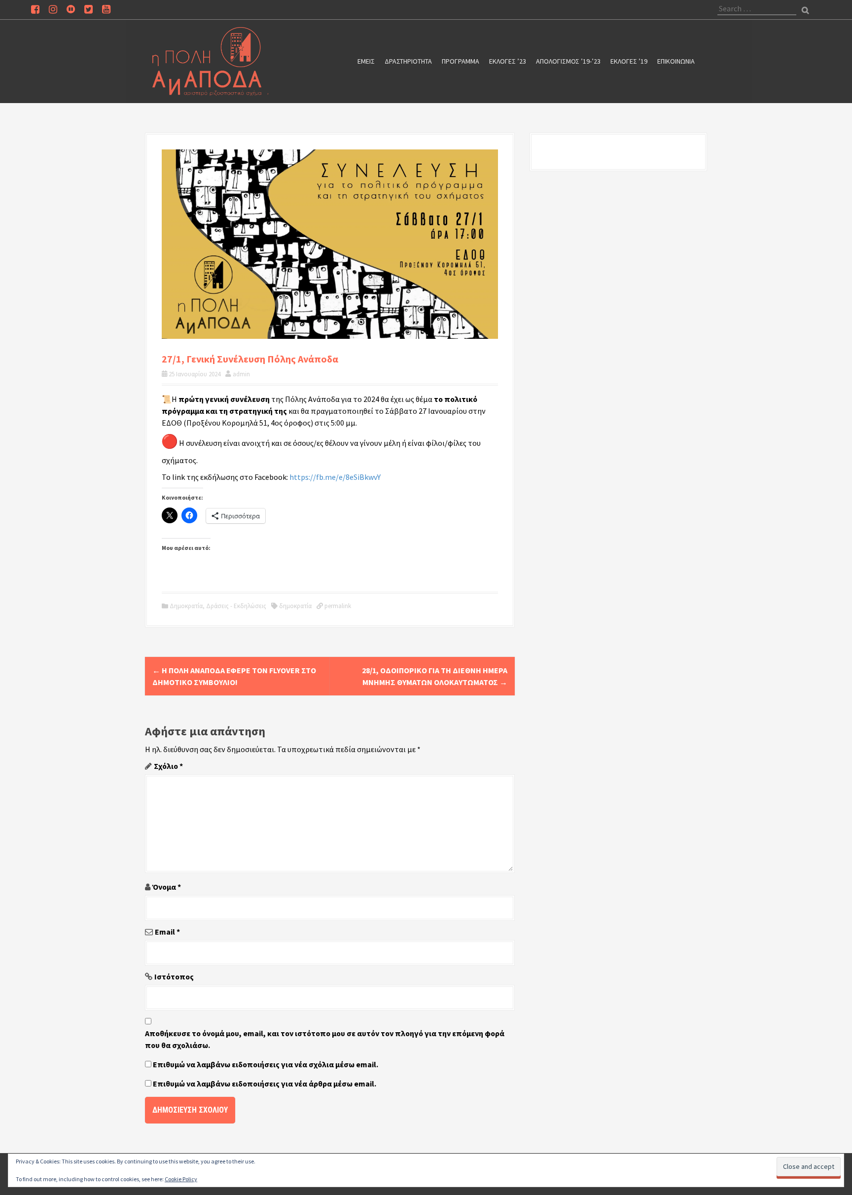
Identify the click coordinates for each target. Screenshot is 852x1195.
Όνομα (166, 887)
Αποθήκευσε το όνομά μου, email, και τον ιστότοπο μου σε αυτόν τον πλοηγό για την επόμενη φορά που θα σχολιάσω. (324, 1039)
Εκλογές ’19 (628, 61)
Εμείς (366, 61)
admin (241, 374)
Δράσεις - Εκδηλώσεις (236, 606)
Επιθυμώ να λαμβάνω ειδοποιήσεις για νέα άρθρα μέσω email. (264, 1083)
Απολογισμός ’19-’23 (568, 61)
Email (167, 932)
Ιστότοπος (174, 976)
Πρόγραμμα (460, 61)
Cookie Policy (181, 1179)
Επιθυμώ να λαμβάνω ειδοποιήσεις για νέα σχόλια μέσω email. (265, 1064)
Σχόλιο (168, 766)
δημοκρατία (295, 606)
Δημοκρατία (186, 606)
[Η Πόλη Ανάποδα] (210, 60)
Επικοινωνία (676, 61)
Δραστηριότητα (408, 61)
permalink (337, 606)
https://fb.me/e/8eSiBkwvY (335, 477)
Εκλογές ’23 (507, 61)
